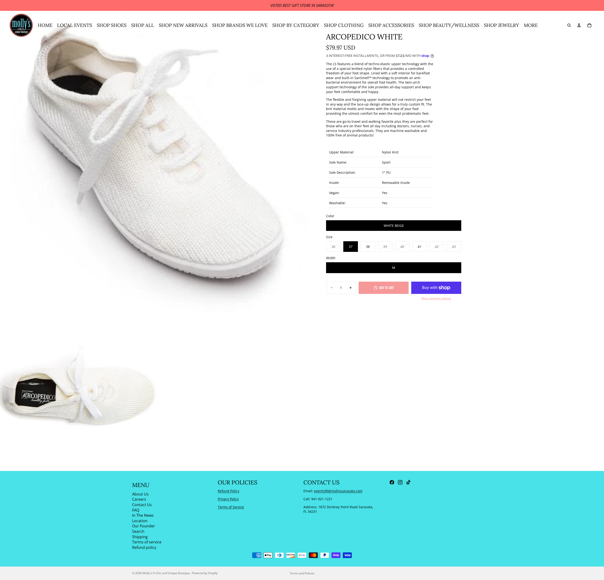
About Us (140, 493)
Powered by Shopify (205, 573)
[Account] (579, 25)
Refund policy (144, 547)
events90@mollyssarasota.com (338, 491)
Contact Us (142, 504)
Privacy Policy (228, 499)
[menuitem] (530, 25)
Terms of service (146, 542)
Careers (139, 499)
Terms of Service (231, 506)
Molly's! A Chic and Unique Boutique (166, 573)
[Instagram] (400, 482)
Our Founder (143, 526)
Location (139, 520)
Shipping (140, 536)
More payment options (436, 298)
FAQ (135, 509)
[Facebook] (392, 482)
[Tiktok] (408, 482)
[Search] (569, 25)
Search (138, 531)
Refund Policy (228, 491)
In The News (143, 515)
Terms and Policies (302, 573)
